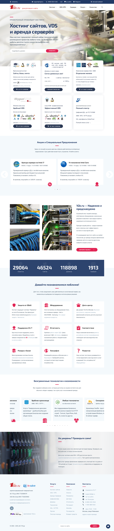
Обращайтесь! (80, 363)
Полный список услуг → (83, 122)
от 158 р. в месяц (55, 126)
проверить (52, 50)
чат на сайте (89, 496)
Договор (69, 499)
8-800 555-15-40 (53, 2)
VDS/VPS (63, 7)
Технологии (53, 505)
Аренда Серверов (55, 496)
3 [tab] (60, 189)
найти (95, 526)
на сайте (68, 2)
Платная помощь (55, 514)
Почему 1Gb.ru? (85, 249)
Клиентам (93, 7)
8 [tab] (65, 425)
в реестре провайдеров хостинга (20, 500)
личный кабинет (98, 2)
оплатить (15, 2)
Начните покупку (78, 464)
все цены (21, 85)
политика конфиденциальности (20, 503)
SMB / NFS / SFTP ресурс (84, 116)
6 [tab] (60, 425)
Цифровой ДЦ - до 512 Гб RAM (85, 112)
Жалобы (69, 508)
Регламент (69, 505)
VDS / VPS (53, 493)
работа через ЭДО (55, 332)
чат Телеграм (89, 499)
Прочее (52, 511)
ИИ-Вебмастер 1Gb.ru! (26, 82)
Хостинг (52, 7)
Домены (52, 502)
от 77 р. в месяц (23, 89)
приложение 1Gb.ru (29, 514)
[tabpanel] (33, 172)
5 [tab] (57, 425)
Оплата (68, 493)
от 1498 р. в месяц (86, 89)
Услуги (83, 7)
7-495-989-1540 (90, 504)
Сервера (73, 7)
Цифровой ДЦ (54, 499)
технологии (27, 85)
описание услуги (85, 85)
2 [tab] (57, 189)
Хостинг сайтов (55, 490)
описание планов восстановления (22, 358)
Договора (58, 335)
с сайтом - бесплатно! (62, 78)
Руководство (70, 511)
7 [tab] (62, 425)
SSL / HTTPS (54, 508)
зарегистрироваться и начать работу (70, 458)
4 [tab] (55, 425)
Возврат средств (71, 514)
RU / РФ (47, 78)
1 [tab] (55, 189)
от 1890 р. (66, 81)
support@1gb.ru (38, 2)
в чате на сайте (16, 340)
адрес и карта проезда (89, 514)
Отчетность (70, 502)
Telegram (77, 2)
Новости (69, 490)
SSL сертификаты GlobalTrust (85, 119)
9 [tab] (67, 425)
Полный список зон (53, 89)
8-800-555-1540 (90, 502)
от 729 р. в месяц (23, 126)
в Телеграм (31, 337)
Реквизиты (69, 496)
